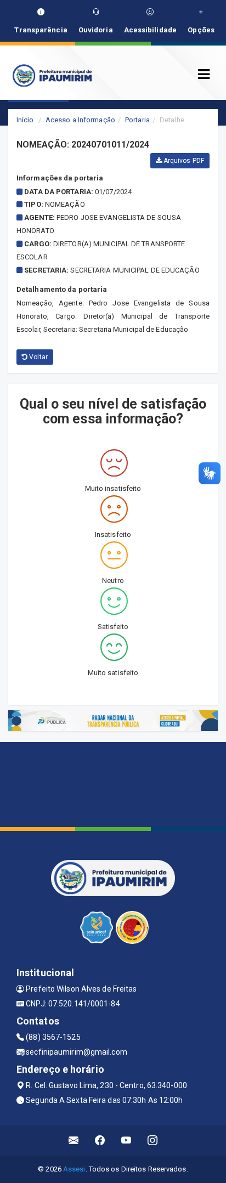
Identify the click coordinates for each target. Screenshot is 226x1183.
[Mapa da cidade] (113, 783)
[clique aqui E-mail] (73, 1140)
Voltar (37, 357)
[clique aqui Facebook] (100, 1140)
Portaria (137, 120)
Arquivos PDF (183, 161)
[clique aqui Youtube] (126, 1140)
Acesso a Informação (80, 120)
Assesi (74, 1169)
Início (25, 120)
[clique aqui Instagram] (152, 1140)
